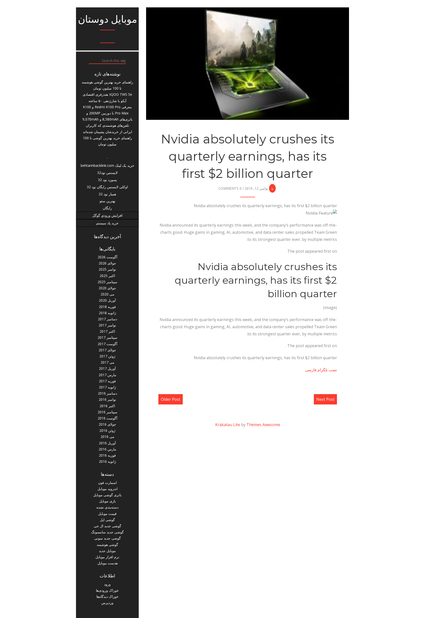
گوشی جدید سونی (107, 538)
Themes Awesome (263, 424)
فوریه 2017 (107, 381)
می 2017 (107, 362)
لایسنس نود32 (107, 172)
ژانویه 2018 (107, 312)
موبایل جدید (107, 550)
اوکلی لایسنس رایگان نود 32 (107, 187)
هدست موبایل (107, 563)
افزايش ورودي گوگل (107, 215)
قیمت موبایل (107, 513)
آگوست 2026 (107, 257)
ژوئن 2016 (107, 430)
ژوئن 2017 (107, 356)
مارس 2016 (107, 449)
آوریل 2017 (107, 368)
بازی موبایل (107, 501)
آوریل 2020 (107, 300)
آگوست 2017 (107, 343)
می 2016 (107, 436)
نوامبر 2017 (107, 325)
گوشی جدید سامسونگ (107, 532)
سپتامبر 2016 (107, 412)
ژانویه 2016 (107, 461)
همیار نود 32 (107, 194)
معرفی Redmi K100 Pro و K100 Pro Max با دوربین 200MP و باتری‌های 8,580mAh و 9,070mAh (107, 113)
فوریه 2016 (107, 455)
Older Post (170, 399)
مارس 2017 (107, 374)
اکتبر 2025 (107, 275)
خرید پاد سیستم (107, 223)
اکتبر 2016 (107, 405)
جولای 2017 (107, 350)
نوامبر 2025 (107, 269)
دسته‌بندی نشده (107, 507)
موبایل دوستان (107, 19)
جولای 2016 (107, 424)
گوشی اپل (107, 519)
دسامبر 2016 (107, 393)
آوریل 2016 (107, 443)
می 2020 (107, 294)
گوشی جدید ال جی (107, 526)
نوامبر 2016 (107, 399)
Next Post (325, 399)
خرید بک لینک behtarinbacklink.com (107, 165)
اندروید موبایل (107, 488)
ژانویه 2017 (107, 387)
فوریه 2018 (107, 306)
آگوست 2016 (107, 418)
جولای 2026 (107, 263)
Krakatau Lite (227, 424)
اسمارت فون (107, 482)
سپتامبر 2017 (107, 337)
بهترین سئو (107, 201)
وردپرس (107, 602)
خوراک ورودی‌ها (107, 590)
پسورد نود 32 (107, 179)
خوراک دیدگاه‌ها (107, 596)
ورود (107, 584)
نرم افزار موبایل (107, 557)
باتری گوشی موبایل (107, 495)
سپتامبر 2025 (107, 281)
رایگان (107, 208)
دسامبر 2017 (107, 319)
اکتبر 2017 (107, 331)
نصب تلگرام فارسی (321, 369)
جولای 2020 (107, 288)
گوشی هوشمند (107, 544)
